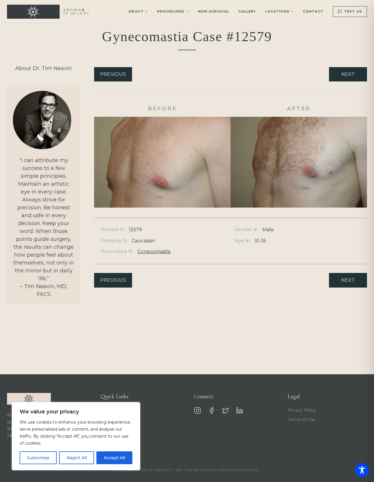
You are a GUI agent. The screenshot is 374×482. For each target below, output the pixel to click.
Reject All (77, 457)
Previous (113, 74)
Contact (313, 11)
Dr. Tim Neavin (116, 410)
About (136, 11)
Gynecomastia (153, 251)
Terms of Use (301, 419)
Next (348, 74)
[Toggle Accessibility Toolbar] (362, 470)
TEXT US (353, 11)
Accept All (114, 457)
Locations (277, 11)
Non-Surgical (213, 11)
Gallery (247, 11)
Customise (38, 457)
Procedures (113, 419)
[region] (76, 436)
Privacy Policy (302, 410)
